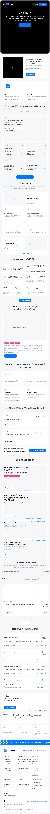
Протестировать (25, 25)
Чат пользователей (41, 750)
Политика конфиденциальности (11, 806)
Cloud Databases (9, 130)
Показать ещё (25, 253)
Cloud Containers (18, 128)
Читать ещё (25, 623)
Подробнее (30, 74)
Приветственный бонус (28, 750)
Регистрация (43, 4)
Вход (36, 4)
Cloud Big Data (9, 128)
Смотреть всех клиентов (25, 177)
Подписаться (40, 645)
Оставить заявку (10, 356)
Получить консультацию (37, 450)
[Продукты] (4, 4)
